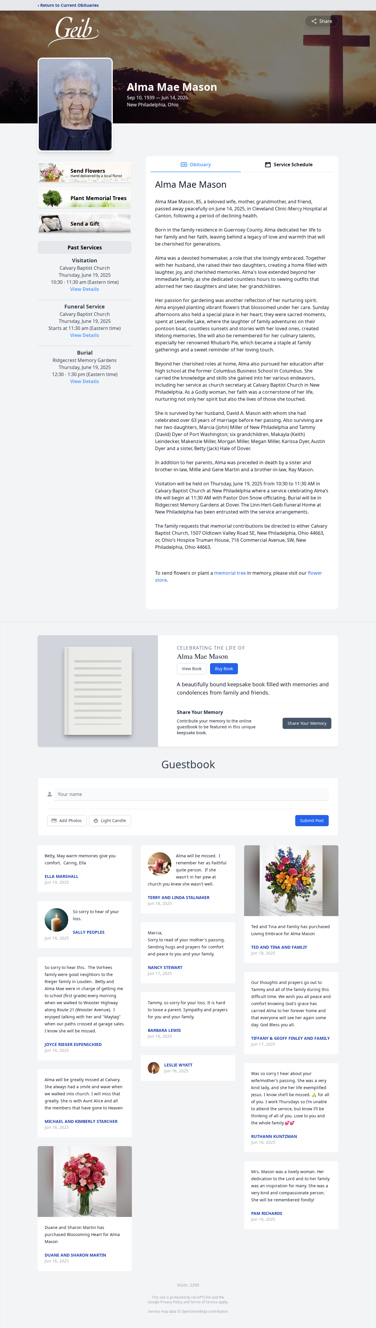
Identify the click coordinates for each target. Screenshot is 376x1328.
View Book (192, 668)
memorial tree (230, 573)
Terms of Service (204, 1302)
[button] (84, 1181)
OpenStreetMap (194, 1311)
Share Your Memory (307, 723)
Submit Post (312, 820)
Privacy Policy (171, 1302)
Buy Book (224, 668)
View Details (84, 289)
